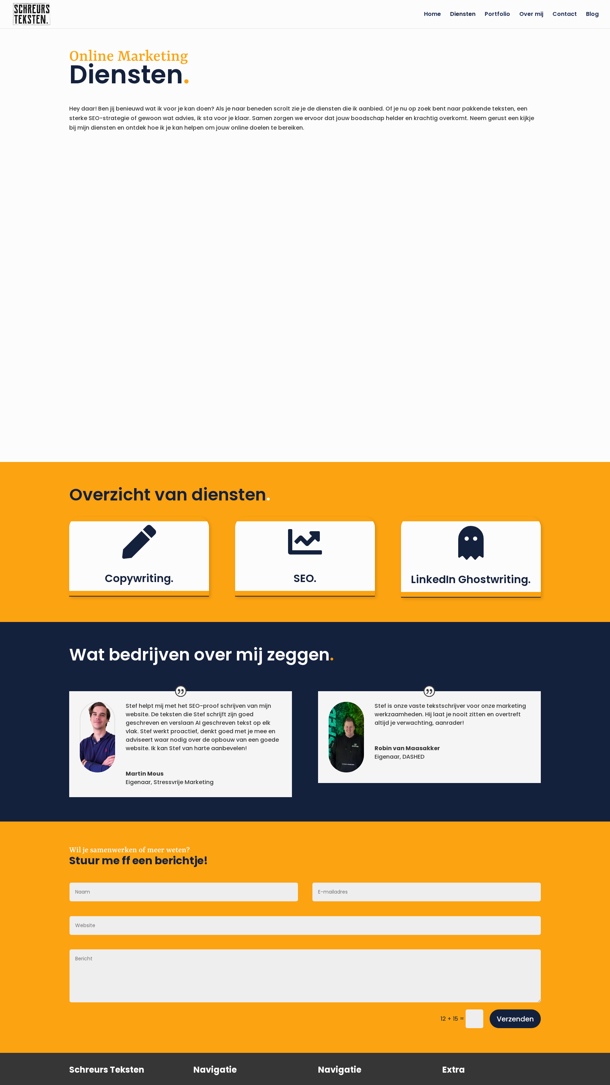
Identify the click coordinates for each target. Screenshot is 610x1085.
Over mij (531, 15)
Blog (592, 15)
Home (432, 15)
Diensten (463, 15)
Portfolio (497, 15)
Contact (564, 15)
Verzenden (515, 1019)
